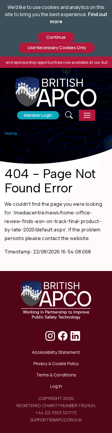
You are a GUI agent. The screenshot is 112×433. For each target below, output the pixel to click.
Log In (56, 386)
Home (10, 133)
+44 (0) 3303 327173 (56, 412)
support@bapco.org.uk (56, 420)
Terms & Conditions (56, 375)
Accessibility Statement (56, 352)
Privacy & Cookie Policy (56, 363)
